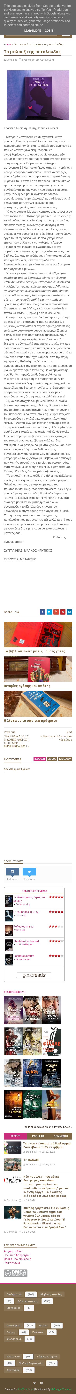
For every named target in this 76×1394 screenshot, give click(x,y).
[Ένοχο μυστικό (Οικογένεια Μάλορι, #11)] (32, 1054)
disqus (52, 759)
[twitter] (34, 1383)
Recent (15, 1136)
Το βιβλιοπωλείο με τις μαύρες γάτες (34, 651)
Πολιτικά (37, 1332)
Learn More (32, 30)
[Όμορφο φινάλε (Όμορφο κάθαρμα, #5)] (51, 1054)
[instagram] (41, 1383)
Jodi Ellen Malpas (24, 944)
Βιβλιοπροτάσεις (28, 1301)
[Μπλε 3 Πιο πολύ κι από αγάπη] (32, 1117)
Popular (38, 1136)
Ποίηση (11, 1332)
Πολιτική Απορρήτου (17, 1255)
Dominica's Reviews (34, 891)
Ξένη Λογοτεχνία (47, 1356)
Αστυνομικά (21, 44)
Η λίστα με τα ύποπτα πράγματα (30, 720)
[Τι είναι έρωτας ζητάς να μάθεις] (9, 905)
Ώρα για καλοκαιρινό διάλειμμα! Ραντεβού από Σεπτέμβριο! (47, 1145)
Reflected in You (23, 926)
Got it (49, 30)
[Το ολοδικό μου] (51, 1119)
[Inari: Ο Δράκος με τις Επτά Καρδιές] (32, 1085)
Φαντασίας (13, 1370)
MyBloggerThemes (61, 1389)
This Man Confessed (26, 941)
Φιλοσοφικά (14, 1338)
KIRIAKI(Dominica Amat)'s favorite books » (48, 1126)
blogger (39, 759)
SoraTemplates (25, 1389)
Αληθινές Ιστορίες (51, 1294)
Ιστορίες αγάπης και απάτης (27, 686)
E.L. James (21, 915)
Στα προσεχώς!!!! (14, 991)
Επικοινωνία (12, 1263)
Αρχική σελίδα (13, 1251)
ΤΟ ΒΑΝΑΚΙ (31, 1160)
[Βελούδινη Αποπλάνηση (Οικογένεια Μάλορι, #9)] (13, 1054)
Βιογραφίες (13, 1307)
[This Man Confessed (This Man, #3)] (9, 950)
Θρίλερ (43, 1325)
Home (7, 44)
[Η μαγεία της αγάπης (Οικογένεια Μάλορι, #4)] (13, 1023)
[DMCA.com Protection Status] (15, 1276)
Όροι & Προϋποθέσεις (17, 1259)
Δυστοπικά (13, 1356)
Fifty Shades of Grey (25, 911)
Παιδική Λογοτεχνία (30, 1363)
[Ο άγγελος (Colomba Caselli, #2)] (13, 1117)
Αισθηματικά (14, 1294)
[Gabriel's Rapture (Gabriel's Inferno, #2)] (9, 964)
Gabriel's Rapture (23, 955)
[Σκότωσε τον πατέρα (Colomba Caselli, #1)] (51, 1086)
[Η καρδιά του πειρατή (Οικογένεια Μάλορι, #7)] (32, 1023)
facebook (65, 759)
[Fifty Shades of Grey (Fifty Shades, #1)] (9, 920)
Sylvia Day (20, 930)
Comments (61, 1136)
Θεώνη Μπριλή (23, 904)
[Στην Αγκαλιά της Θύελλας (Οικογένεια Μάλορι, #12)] (13, 1085)
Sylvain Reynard (23, 959)
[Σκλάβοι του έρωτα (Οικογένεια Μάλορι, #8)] (51, 1023)
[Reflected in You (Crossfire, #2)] (9, 935)
